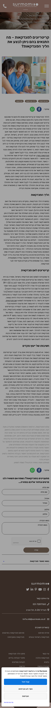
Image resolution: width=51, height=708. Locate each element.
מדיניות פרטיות (8, 702)
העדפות (25, 696)
